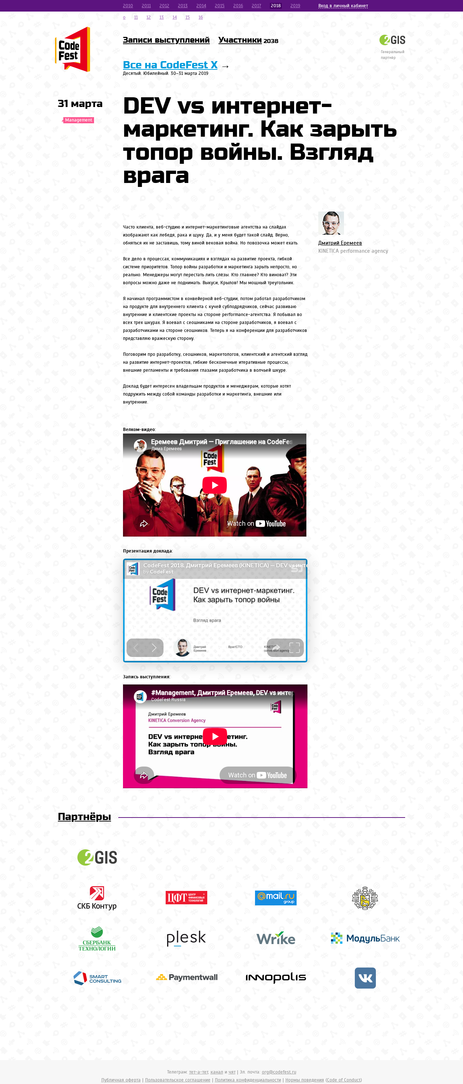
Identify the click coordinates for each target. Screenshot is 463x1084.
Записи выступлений (166, 40)
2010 (128, 6)
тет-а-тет (198, 1072)
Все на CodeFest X (170, 65)
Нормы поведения (304, 1080)
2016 (238, 6)
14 (175, 17)
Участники (248, 40)
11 (136, 17)
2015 (220, 6)
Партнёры (84, 817)
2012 (164, 6)
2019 (295, 6)
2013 (183, 6)
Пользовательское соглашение (178, 1080)
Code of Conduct (344, 1080)
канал (217, 1072)
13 (162, 17)
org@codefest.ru (279, 1072)
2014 (201, 6)
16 (201, 17)
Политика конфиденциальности (248, 1080)
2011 (146, 6)
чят (232, 1072)
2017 (256, 6)
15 (188, 17)
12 (148, 17)
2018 (276, 6)
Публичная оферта (121, 1080)
